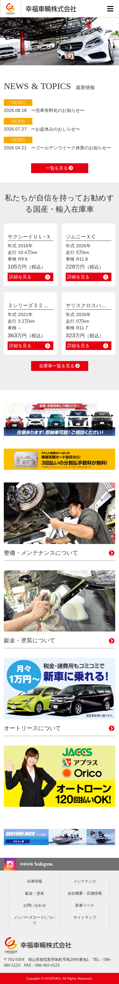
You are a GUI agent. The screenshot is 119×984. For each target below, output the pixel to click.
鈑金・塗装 (34, 893)
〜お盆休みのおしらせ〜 (42, 129)
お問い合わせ (34, 905)
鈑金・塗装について (29, 640)
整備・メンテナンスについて (41, 553)
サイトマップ (84, 917)
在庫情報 (34, 881)
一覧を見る (57, 168)
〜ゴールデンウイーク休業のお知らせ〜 (57, 147)
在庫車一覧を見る (57, 365)
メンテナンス (84, 881)
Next (114, 40)
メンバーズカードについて (35, 920)
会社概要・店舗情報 (85, 893)
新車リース (84, 905)
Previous (5, 40)
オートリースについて (32, 728)
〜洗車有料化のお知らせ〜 (44, 110)
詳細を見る (20, 276)
